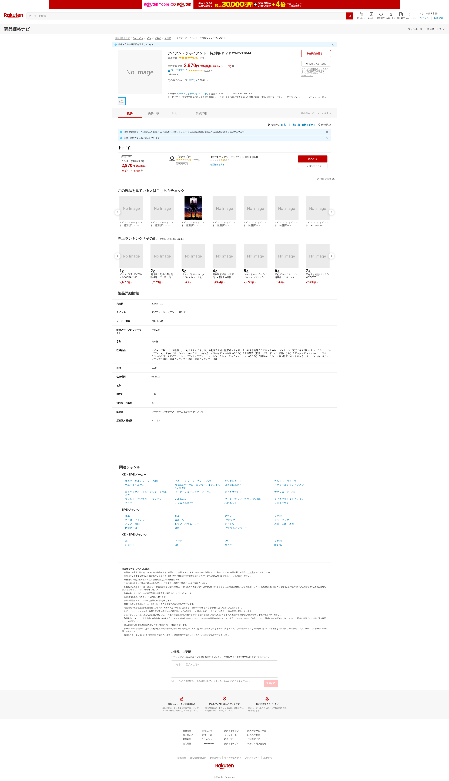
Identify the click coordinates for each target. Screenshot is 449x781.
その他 (168, 38)
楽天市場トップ (122, 38)
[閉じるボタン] (333, 44)
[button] (372, 15)
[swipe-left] (117, 212)
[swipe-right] (331, 212)
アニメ (158, 38)
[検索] (349, 15)
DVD (149, 38)
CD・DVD (138, 38)
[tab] (130, 113)
